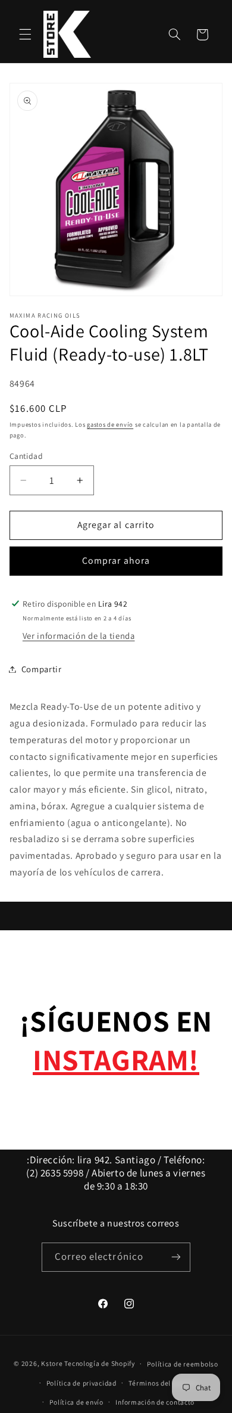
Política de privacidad (81, 1382)
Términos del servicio (162, 1382)
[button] (25, 34)
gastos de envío (110, 424)
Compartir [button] (41, 669)
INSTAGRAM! (116, 1059)
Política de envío (76, 1402)
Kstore (51, 1363)
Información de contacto (155, 1402)
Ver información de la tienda (79, 635)
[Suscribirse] (176, 1257)
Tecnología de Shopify (99, 1363)
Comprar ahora (116, 560)
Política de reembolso (182, 1363)
